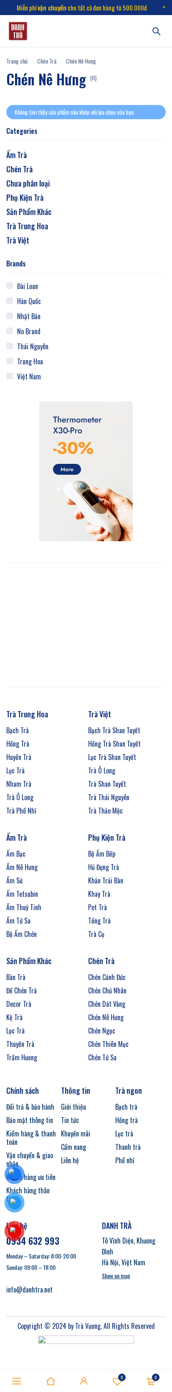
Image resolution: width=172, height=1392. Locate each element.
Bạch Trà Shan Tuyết (114, 730)
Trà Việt (17, 240)
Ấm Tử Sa (18, 921)
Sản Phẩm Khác (28, 211)
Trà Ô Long (19, 797)
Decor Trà (18, 1004)
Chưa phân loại (28, 183)
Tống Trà (99, 921)
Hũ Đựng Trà (103, 867)
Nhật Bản (28, 316)
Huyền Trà (18, 757)
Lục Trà (15, 770)
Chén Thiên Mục (108, 1044)
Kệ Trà (14, 1017)
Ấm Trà (16, 154)
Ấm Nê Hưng (22, 867)
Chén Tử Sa (102, 1057)
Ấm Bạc (15, 854)
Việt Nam (29, 376)
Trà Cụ (96, 934)
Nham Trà (18, 784)
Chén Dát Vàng (106, 1004)
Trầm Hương (21, 1057)
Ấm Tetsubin (22, 894)
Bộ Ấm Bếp (101, 854)
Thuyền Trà (20, 1044)
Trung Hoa (30, 361)
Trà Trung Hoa (27, 225)
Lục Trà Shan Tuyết (112, 757)
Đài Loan (27, 286)
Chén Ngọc (101, 1031)
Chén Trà (46, 60)
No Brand (28, 331)
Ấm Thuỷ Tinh (23, 907)
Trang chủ (17, 60)
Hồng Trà (17, 744)
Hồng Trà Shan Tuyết (114, 744)
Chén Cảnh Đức (107, 977)
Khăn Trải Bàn (105, 880)
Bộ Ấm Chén (21, 934)
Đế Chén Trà (21, 990)
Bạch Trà (17, 730)
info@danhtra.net (29, 1290)
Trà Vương (88, 1326)
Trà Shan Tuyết (107, 784)
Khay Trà (99, 894)
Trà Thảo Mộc (105, 811)
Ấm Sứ (14, 880)
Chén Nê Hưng (106, 1017)
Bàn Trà (15, 977)
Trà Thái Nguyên (108, 797)
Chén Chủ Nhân (107, 990)
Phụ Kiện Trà (24, 197)
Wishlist (122, 1377)
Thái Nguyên (32, 346)
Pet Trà (97, 907)
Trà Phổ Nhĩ (21, 811)
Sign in (84, 1381)
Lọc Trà (15, 1031)
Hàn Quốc (29, 301)
